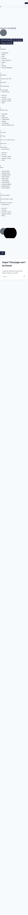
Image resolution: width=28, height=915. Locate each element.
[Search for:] (14, 276)
